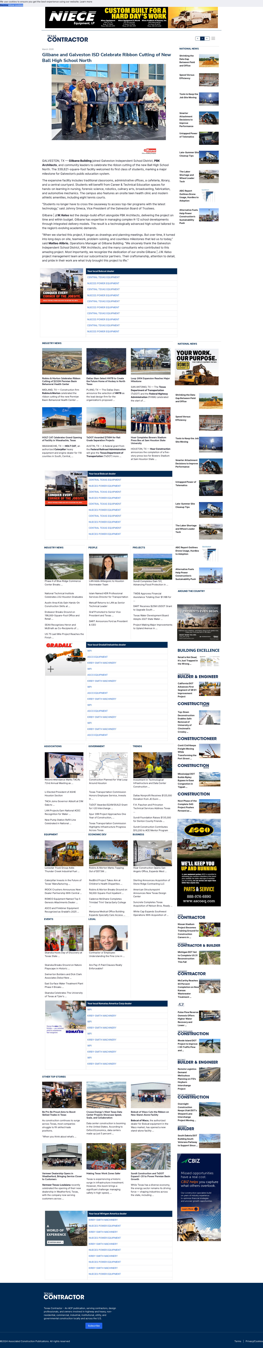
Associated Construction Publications (28, 1341)
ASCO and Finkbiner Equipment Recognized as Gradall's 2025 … (62, 910)
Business (138, 834)
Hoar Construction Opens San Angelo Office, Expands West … (150, 869)
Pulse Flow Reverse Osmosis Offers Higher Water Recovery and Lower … (188, 1019)
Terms (237, 1341)
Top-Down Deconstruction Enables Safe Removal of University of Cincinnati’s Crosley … (186, 722)
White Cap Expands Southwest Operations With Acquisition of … (150, 913)
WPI (89, 650)
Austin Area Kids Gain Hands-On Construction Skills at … (62, 604)
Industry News (51, 343)
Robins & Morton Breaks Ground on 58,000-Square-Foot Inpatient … (108, 891)
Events (48, 919)
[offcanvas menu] (213, 38)
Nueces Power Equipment (103, 283)
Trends (137, 746)
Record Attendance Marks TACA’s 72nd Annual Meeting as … (62, 781)
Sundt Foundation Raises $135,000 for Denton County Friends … (152, 819)
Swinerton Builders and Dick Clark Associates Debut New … (63, 976)
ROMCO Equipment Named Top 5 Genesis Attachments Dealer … (62, 900)
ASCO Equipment (97, 656)
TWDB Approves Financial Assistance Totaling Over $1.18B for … (152, 597)
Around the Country (191, 591)
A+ (207, 38)
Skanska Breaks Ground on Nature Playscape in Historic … (63, 966)
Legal (92, 919)
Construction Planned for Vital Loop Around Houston (108, 781)
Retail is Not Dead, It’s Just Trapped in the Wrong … (188, 660)
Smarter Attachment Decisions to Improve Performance (186, 119)
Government (96, 746)
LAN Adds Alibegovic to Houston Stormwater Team (106, 583)
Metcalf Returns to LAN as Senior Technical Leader (107, 604)
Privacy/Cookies (254, 1341)
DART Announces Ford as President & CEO (108, 623)
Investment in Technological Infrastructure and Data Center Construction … (149, 783)
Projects (139, 547)
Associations (53, 746)
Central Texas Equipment (103, 277)
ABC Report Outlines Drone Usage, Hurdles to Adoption (187, 550)
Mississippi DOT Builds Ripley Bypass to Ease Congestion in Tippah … (186, 780)
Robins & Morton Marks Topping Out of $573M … (106, 869)
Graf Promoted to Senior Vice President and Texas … (105, 613)
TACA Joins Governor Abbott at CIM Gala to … (64, 803)
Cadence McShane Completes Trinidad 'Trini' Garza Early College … (107, 902)
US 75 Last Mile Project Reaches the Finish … (64, 636)
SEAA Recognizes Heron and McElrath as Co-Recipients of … (62, 626)
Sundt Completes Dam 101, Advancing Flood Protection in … (150, 583)
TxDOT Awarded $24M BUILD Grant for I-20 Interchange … (108, 806)
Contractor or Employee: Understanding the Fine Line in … (107, 954)
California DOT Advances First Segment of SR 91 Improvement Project (187, 690)
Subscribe (94, 1325)
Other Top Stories (54, 1076)
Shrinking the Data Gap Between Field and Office (185, 398)
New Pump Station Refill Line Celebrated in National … (60, 821)
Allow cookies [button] (15, 5)
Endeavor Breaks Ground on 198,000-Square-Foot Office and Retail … (62, 615)
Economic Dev (97, 834)
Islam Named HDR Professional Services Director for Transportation (108, 595)
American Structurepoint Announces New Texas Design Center (149, 893)
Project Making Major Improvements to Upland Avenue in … (152, 626)
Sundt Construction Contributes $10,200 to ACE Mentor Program (150, 828)
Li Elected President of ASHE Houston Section (60, 793)
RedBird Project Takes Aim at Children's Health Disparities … (105, 882)
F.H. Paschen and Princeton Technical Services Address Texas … (151, 808)
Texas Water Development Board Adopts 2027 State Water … (151, 617)
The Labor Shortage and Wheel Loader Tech (186, 528)
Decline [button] (4, 5)
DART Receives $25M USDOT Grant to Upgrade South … (152, 608)
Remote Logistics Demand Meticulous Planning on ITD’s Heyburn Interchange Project (187, 1079)
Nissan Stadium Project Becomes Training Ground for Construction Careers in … (188, 931)
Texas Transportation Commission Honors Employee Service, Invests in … (107, 795)
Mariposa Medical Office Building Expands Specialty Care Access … (107, 913)
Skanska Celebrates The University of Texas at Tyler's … (64, 994)
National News (189, 48)
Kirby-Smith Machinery (101, 662)
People (92, 547)
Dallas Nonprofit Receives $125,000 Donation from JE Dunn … (152, 797)
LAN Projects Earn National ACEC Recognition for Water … (63, 812)
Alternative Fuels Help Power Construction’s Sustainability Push (188, 216)
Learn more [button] (86, 1)
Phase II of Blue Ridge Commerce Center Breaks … (63, 583)
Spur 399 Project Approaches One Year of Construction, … (107, 816)
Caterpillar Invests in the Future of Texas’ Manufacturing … (63, 882)
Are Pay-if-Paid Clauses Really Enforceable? (105, 966)
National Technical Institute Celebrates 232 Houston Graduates (64, 595)
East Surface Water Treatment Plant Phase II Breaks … (64, 985)
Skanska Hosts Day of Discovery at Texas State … (63, 954)
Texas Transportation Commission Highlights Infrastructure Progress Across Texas (107, 827)
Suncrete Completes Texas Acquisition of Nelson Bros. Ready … (152, 904)
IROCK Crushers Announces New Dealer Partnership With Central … (63, 891)
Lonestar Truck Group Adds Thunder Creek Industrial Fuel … (62, 869)
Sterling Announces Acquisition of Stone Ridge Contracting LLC (151, 882)
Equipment (51, 834)
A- (198, 38)
